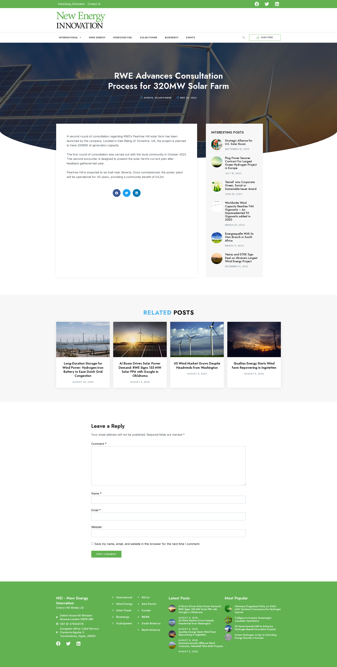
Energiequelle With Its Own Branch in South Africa (239, 237)
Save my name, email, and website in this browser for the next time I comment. (147, 544)
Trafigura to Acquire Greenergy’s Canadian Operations (253, 619)
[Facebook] (257, 4)
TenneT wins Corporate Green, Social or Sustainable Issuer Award (240, 185)
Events (190, 37)
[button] (244, 37)
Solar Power (148, 37)
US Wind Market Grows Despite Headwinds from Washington (197, 365)
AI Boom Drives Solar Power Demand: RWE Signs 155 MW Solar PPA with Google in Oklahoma (140, 369)
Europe (148, 97)
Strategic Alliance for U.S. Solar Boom (238, 142)
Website (96, 527)
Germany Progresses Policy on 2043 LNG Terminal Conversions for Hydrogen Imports (258, 609)
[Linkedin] (277, 4)
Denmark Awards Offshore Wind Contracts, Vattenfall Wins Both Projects (201, 644)
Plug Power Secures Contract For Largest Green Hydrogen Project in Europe (241, 163)
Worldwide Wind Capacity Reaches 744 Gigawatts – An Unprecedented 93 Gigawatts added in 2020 (239, 211)
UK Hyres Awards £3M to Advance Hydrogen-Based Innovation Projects (255, 627)
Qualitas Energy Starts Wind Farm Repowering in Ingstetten (254, 365)
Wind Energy (97, 37)
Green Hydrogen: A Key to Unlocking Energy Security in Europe (255, 636)
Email (96, 510)
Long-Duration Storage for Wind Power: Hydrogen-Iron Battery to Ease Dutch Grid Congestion (82, 369)
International (68, 37)
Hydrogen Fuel (123, 37)
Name (96, 493)
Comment (99, 443)
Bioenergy (172, 37)
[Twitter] (267, 4)
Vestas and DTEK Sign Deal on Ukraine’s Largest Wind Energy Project (241, 257)
